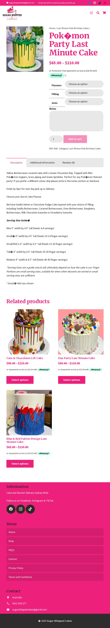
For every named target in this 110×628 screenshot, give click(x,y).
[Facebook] (89, 2)
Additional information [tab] (42, 162)
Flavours (56, 85)
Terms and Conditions (20, 577)
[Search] (98, 12)
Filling (55, 94)
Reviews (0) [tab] (68, 162)
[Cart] (104, 13)
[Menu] (91, 12)
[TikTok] (99, 2)
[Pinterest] (104, 2)
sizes (54, 103)
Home (52, 28)
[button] (38, 31)
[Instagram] (94, 2)
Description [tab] (16, 162)
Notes (52, 108)
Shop (11, 541)
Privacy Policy (15, 568)
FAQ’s (11, 550)
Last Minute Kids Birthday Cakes (73, 28)
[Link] (12, 13)
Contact (12, 559)
